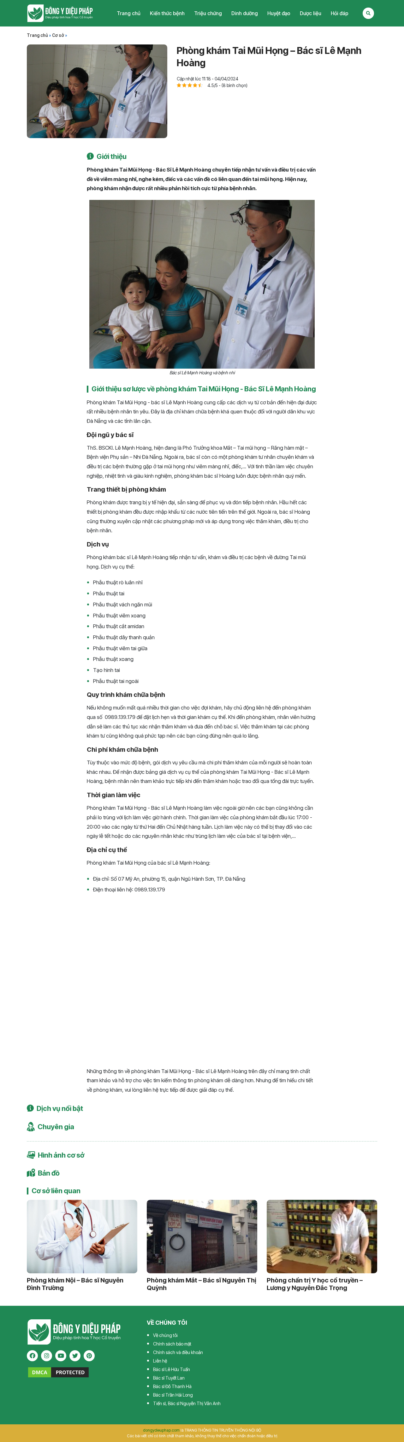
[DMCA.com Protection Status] (58, 1372)
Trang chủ (128, 13)
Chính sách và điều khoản (178, 1352)
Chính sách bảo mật (172, 1343)
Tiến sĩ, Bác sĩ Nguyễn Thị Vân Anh (187, 1403)
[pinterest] (89, 1355)
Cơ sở (58, 35)
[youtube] (60, 1355)
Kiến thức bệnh (167, 13)
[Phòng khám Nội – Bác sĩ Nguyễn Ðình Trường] (82, 1236)
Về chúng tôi (165, 1335)
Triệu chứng (208, 13)
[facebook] (32, 1355)
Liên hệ (160, 1360)
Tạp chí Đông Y (60, 13)
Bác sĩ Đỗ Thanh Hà (172, 1386)
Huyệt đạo (278, 13)
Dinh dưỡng (244, 13)
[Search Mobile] (368, 13)
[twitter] (74, 1355)
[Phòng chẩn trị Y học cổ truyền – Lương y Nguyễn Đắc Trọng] (322, 1236)
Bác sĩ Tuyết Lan (169, 1378)
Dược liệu (310, 13)
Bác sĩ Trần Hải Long (173, 1395)
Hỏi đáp (339, 13)
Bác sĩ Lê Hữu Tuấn (171, 1369)
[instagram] (46, 1355)
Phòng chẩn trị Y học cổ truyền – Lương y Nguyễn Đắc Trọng (315, 1284)
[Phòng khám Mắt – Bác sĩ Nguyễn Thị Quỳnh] (202, 1236)
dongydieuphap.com (161, 1430)
